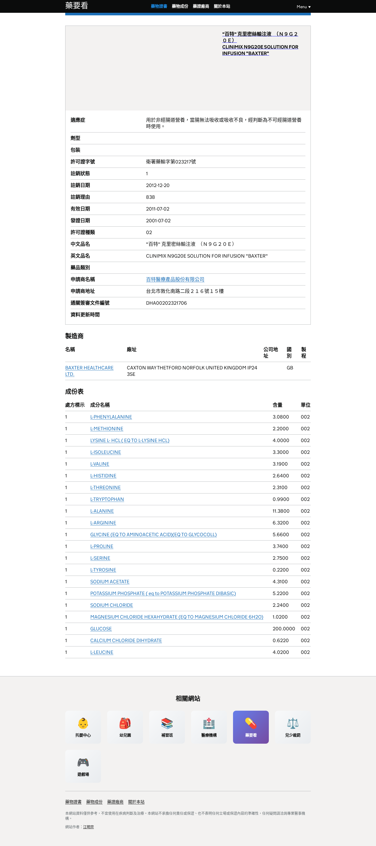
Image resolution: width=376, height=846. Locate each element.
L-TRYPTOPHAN (107, 499)
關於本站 (222, 6)
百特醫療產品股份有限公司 (175, 279)
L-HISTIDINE (103, 476)
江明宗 (88, 827)
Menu (302, 6)
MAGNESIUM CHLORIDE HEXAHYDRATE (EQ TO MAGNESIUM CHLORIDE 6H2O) (176, 617)
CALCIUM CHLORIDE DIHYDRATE (126, 640)
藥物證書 (159, 6)
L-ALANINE (102, 511)
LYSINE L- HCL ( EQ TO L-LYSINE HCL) (129, 440)
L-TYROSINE (103, 570)
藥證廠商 (201, 6)
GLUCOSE (101, 629)
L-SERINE (100, 558)
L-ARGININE (103, 523)
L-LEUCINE (101, 652)
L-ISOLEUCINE (105, 452)
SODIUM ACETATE (109, 582)
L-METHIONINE (106, 429)
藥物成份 (180, 6)
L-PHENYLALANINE (111, 417)
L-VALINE (99, 464)
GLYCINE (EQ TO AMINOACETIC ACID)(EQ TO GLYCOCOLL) (153, 534)
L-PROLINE (101, 546)
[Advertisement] (146, 68)
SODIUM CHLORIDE (111, 605)
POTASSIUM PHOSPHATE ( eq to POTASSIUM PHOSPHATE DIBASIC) (163, 593)
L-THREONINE (105, 487)
